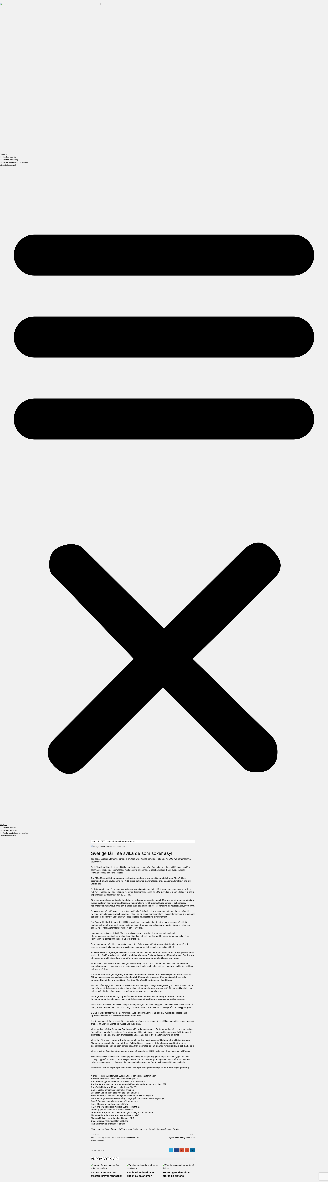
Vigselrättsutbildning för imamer (181, 1137)
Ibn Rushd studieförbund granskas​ (14, 162)
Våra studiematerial (8, 165)
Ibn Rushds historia (8, 157)
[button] (164, 495)
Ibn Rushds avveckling (9, 160)
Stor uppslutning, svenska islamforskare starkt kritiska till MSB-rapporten (115, 1139)
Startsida (3, 154)
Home (93, 841)
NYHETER (101, 841)
